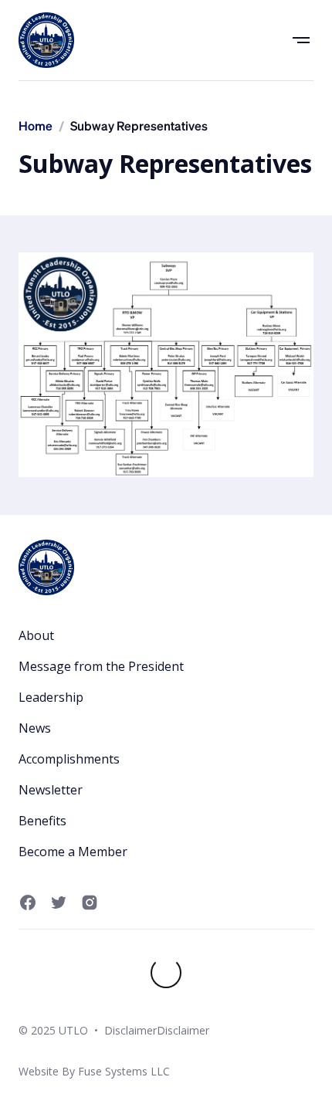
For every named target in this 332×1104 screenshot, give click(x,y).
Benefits (42, 820)
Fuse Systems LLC (124, 1071)
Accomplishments (69, 758)
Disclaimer (130, 1030)
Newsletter (51, 789)
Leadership (51, 697)
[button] (301, 40)
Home (36, 127)
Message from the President (101, 666)
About (36, 635)
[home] (46, 40)
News (35, 728)
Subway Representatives (139, 127)
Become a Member (73, 851)
